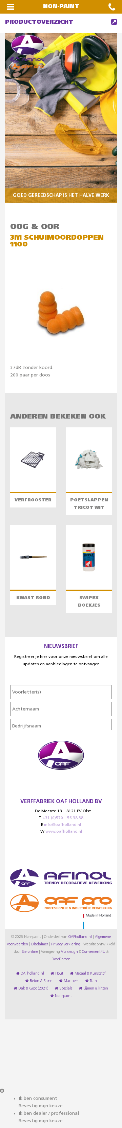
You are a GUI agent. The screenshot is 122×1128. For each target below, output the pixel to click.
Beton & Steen (41, 981)
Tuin (93, 981)
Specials (65, 988)
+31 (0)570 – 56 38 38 (62, 818)
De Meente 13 (48, 811)
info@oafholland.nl (62, 825)
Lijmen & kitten (95, 988)
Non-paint (63, 996)
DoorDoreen (61, 959)
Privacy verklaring (65, 944)
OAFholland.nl (80, 937)
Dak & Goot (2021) (32, 988)
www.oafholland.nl (63, 832)
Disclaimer (39, 944)
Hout (58, 973)
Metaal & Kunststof (90, 973)
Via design (69, 952)
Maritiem (71, 981)
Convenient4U (93, 952)
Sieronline (30, 952)
